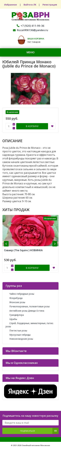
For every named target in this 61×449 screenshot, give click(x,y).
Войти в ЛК (30, 4)
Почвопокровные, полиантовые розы (29, 306)
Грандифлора (16, 314)
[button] (6, 244)
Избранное (10, 4)
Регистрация (50, 4)
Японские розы (17, 302)
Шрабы (13, 319)
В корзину (32, 126)
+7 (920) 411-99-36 (32, 25)
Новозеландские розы (21, 338)
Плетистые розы (18, 330)
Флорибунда (16, 298)
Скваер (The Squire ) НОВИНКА (23, 250)
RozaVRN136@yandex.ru (32, 30)
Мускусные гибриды (19, 334)
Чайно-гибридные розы (21, 293)
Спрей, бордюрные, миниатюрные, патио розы (29, 325)
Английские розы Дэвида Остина (26, 310)
